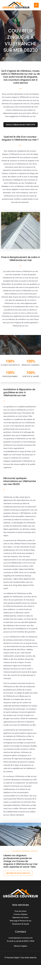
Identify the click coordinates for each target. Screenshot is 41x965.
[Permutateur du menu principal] (36, 5)
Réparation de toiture (20, 917)
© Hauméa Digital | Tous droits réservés (20, 957)
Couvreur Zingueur (20, 914)
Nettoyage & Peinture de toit (20, 921)
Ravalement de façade (20, 924)
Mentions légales (20, 946)
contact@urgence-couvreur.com (20, 938)
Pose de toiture (20, 911)
